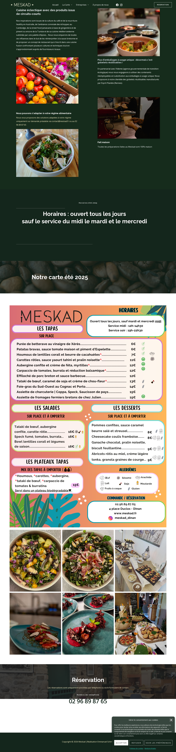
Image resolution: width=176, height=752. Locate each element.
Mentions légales (150, 748)
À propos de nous (101, 4)
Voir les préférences (158, 743)
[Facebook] (117, 5)
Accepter (121, 743)
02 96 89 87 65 (88, 701)
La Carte (66, 4)
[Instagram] (121, 5)
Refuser (136, 743)
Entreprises (81, 4)
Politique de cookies (136, 748)
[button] (171, 720)
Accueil (55, 4)
